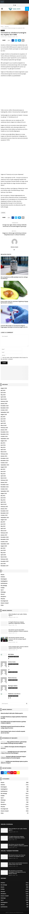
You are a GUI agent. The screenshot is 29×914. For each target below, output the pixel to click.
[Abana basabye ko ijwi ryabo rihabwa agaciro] (4, 615)
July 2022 (3, 495)
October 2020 (4, 541)
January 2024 (4, 456)
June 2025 (3, 419)
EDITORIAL (11, 654)
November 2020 (5, 539)
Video (2, 605)
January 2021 (4, 535)
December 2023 (4, 458)
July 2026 (3, 390)
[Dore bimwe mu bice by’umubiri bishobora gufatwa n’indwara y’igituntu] (4, 631)
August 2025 (4, 414)
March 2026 (3, 399)
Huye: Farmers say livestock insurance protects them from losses (18, 863)
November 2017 (4, 565)
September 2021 (5, 517)
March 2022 (3, 504)
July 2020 (3, 548)
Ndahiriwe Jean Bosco (14, 693)
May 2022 (3, 500)
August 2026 (4, 388)
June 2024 (3, 445)
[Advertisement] (14, 93)
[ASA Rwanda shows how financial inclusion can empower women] (4, 856)
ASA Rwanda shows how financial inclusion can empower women (17, 855)
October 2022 (4, 489)
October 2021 (4, 515)
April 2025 (3, 423)
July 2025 (3, 416)
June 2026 (3, 392)
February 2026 (4, 401)
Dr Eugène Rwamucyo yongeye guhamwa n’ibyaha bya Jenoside (17, 622)
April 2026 (3, 397)
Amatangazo (4, 579)
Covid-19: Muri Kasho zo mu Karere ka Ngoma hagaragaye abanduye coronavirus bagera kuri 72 (14, 326)
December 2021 (4, 511)
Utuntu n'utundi (4, 603)
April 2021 (3, 528)
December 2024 (5, 432)
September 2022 (5, 491)
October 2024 (4, 436)
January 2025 (4, 429)
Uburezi (3, 594)
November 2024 (5, 434)
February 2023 (4, 480)
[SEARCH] (26, 703)
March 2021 (3, 530)
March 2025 (3, 425)
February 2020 (4, 559)
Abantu (2, 574)
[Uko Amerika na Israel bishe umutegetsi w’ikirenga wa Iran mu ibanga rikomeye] (4, 872)
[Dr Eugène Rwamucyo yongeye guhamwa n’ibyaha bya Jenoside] (4, 623)
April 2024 (3, 449)
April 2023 (3, 476)
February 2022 (4, 506)
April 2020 (3, 554)
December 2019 (4, 561)
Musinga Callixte (12, 685)
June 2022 (3, 497)
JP (8, 670)
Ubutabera (3, 596)
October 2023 (4, 462)
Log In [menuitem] (2, 1)
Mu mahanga (4, 585)
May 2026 (3, 394)
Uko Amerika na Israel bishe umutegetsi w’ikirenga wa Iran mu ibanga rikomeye (17, 872)
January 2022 (4, 508)
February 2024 (4, 454)
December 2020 (5, 537)
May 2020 (3, 552)
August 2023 (4, 467)
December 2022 (4, 484)
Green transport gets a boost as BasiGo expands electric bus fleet (18, 647)
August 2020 (4, 546)
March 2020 (4, 557)
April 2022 (3, 502)
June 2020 (3, 550)
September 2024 (5, 438)
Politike (2, 587)
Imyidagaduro (4, 581)
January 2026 (4, 403)
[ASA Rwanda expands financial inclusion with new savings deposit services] (4, 639)
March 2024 (4, 451)
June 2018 (3, 563)
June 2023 (3, 471)
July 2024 (3, 443)
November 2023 (5, 460)
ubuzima (3, 212)
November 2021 (4, 513)
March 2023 (3, 478)
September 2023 (5, 465)
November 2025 (4, 408)
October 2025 (4, 410)
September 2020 (5, 543)
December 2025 (4, 405)
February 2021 (4, 533)
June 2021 (3, 524)
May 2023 (3, 473)
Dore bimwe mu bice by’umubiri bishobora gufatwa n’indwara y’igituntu (18, 630)
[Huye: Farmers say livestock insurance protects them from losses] (4, 864)
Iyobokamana (4, 583)
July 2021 (3, 522)
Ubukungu (3, 592)
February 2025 (4, 427)
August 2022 (4, 493)
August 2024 (4, 440)
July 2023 (3, 469)
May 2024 (3, 447)
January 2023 (4, 482)
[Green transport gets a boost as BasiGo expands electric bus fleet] (4, 648)
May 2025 (3, 421)
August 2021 (4, 519)
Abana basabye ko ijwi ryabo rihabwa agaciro (12, 713)
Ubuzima (2, 30)
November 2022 (5, 486)
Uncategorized (4, 601)
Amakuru (3, 576)
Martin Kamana (12, 678)
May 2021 (3, 526)
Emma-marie (4, 36)
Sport (2, 590)
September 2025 (5, 412)
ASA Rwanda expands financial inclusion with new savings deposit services (17, 639)
